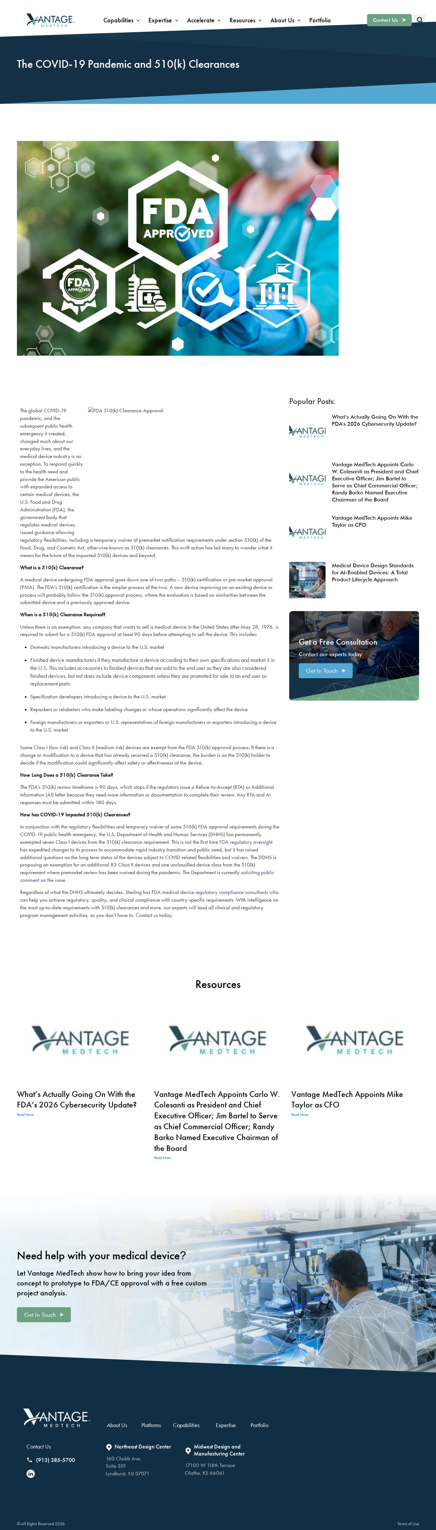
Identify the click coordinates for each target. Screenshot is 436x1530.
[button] (122, 20)
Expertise (226, 1425)
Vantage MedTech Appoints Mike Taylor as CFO (347, 1099)
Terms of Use (408, 1523)
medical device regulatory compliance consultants (214, 892)
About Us (117, 1425)
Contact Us (38, 1446)
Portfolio (259, 1425)
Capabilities (186, 1425)
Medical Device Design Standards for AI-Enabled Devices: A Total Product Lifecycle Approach (373, 572)
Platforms (151, 1425)
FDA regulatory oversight (245, 841)
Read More (25, 1114)
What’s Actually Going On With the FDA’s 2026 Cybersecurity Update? (77, 1099)
